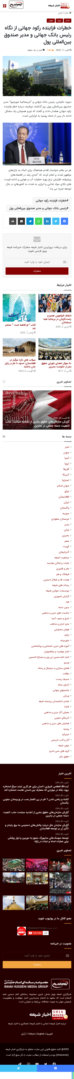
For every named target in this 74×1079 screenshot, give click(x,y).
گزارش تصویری (61, 596)
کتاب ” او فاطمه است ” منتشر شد (20, 326)
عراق (66, 491)
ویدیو (66, 663)
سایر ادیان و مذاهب (59, 624)
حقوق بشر (64, 756)
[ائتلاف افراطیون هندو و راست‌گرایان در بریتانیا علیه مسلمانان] (54, 303)
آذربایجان (64, 552)
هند (67, 602)
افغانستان (64, 497)
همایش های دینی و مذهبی (55, 723)
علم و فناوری (62, 569)
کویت (66, 547)
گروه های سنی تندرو (59, 751)
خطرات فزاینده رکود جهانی (51, 200)
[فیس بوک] (64, 221)
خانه (66, 13)
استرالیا (65, 734)
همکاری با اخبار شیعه (18, 1024)
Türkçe (31, 1034)
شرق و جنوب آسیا (60, 618)
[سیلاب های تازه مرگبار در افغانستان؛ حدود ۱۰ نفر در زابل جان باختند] (19, 347)
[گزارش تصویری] (60, 883)
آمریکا (66, 475)
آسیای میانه (63, 685)
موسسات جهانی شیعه (57, 591)
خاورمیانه (64, 640)
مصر (66, 541)
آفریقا (66, 469)
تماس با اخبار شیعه (39, 1024)
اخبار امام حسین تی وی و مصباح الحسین (49, 657)
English (40, 1034)
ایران (66, 502)
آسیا (66, 458)
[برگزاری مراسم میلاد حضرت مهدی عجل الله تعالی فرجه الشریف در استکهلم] (37, 865)
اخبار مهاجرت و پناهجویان (56, 651)
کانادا (66, 707)
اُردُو (23, 1034)
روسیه (66, 729)
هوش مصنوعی (61, 629)
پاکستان (64, 508)
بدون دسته (63, 607)
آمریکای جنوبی (61, 718)
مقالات (66, 674)
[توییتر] (55, 221)
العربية (49, 1034)
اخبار (60, 13)
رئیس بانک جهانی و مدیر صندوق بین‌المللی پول (37, 208)
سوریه (66, 513)
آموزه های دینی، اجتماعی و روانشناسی (50, 646)
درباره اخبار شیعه (58, 1024)
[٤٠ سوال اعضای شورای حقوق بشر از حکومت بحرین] (54, 349)
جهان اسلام (63, 486)
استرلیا (65, 480)
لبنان (66, 530)
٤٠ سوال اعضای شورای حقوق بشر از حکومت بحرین (56, 365)
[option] (37, 410)
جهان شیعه (63, 745)
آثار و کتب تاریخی (60, 740)
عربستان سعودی (60, 519)
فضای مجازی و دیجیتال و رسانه (53, 668)
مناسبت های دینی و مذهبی (55, 613)
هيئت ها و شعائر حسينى (56, 580)
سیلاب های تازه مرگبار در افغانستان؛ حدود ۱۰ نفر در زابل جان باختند (20, 363)
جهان (50, 20)
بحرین (65, 535)
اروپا (59, 20)
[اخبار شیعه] (57, 5)
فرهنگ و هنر (62, 574)
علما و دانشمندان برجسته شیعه (54, 701)
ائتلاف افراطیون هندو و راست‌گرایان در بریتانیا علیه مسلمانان (57, 319)
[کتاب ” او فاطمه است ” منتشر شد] (19, 308)
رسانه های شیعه (60, 585)
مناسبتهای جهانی (61, 690)
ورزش (66, 696)
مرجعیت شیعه (61, 558)
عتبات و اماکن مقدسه (58, 563)
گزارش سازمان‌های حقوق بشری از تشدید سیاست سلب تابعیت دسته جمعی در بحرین (37, 423)
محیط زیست (62, 679)
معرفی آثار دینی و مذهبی (56, 712)
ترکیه (66, 635)
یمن (66, 524)
